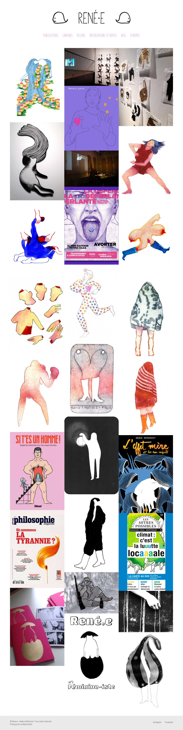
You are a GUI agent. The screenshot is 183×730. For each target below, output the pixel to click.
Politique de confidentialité (21, 724)
